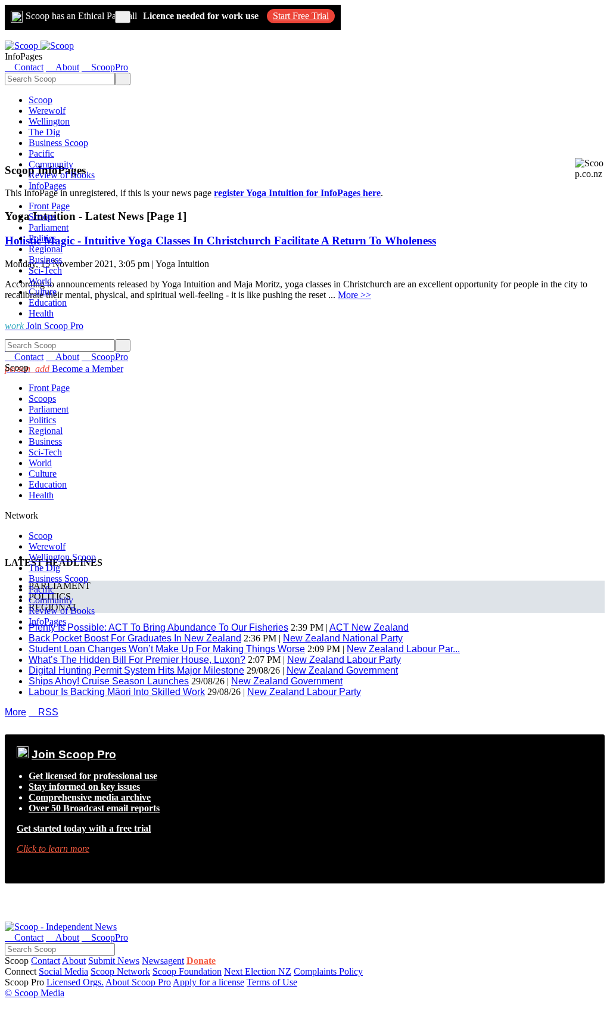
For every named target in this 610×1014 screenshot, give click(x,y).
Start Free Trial (301, 16)
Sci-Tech (45, 270)
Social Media (63, 971)
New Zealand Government (342, 670)
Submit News (113, 961)
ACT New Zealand (369, 627)
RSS (43, 712)
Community (51, 164)
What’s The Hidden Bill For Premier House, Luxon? (137, 660)
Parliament (49, 227)
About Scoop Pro (138, 982)
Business (45, 260)
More (15, 712)
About (74, 961)
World (40, 281)
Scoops (42, 217)
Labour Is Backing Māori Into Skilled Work (117, 692)
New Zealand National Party (343, 638)
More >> (354, 295)
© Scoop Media (34, 993)
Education (48, 302)
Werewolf (47, 111)
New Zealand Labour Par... (403, 649)
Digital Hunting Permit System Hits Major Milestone (136, 670)
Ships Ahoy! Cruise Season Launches (109, 681)
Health (41, 313)
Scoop (40, 100)
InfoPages (47, 186)
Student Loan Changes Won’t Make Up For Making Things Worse (167, 649)
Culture (43, 292)
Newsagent (163, 961)
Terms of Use (272, 982)
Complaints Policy (328, 971)
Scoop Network (120, 971)
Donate (201, 961)
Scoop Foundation (187, 971)
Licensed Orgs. (75, 982)
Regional (46, 249)
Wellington (49, 121)
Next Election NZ (257, 971)
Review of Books (62, 175)
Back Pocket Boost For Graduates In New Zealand (135, 638)
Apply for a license (208, 982)
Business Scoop (58, 143)
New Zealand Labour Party (344, 660)
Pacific (41, 153)
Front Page (49, 206)
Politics (42, 238)
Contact (45, 961)
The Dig (44, 132)
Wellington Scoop (62, 557)
